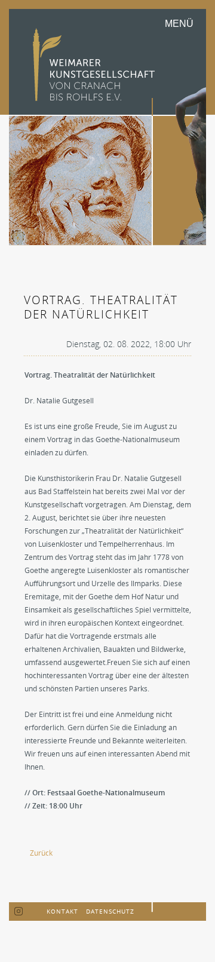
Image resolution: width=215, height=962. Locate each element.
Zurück (41, 853)
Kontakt (62, 911)
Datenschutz (110, 911)
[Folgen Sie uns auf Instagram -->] (18, 912)
